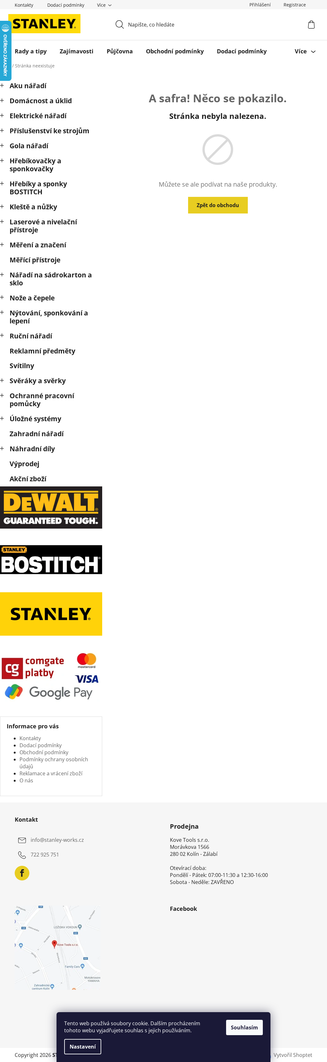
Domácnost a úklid (41, 100)
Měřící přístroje (35, 259)
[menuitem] (30, 51)
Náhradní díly (32, 448)
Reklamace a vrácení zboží (50, 773)
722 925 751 (45, 854)
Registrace (295, 5)
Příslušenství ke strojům (49, 130)
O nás (26, 780)
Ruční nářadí (31, 335)
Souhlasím (244, 1027)
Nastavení (83, 1046)
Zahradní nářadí (37, 433)
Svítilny (22, 365)
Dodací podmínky (65, 5)
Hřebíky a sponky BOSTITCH (38, 187)
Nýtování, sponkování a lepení (49, 316)
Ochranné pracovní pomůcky (42, 399)
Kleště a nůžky (33, 206)
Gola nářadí (29, 145)
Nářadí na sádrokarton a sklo (51, 278)
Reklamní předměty (42, 350)
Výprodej (24, 463)
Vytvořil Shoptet (293, 1054)
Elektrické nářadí (38, 115)
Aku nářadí (28, 85)
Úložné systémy (35, 418)
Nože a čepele (32, 297)
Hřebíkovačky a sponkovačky (35, 164)
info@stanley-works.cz (57, 840)
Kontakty (24, 5)
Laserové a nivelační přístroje (43, 225)
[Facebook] (22, 873)
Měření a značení (38, 244)
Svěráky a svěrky (38, 380)
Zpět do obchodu (218, 205)
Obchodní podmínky (43, 752)
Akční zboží (28, 478)
